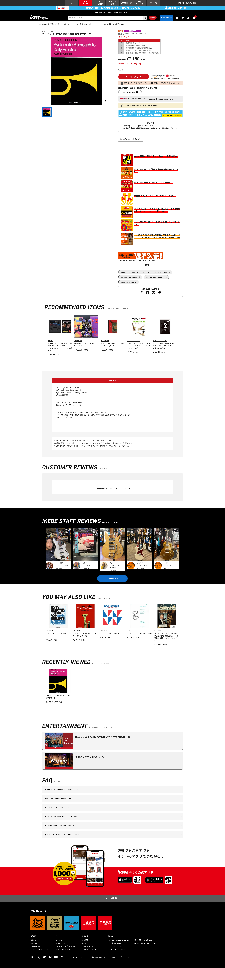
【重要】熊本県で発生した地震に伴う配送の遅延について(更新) (112, 12)
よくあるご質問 (35, 946)
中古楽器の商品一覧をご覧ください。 (113, 811)
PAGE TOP (114, 898)
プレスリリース (124, 957)
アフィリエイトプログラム (39, 949)
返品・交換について (36, 943)
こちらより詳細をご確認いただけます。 (81, 838)
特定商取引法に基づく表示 (98, 957)
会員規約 (113, 957)
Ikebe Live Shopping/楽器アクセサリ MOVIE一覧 (102, 737)
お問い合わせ (60, 943)
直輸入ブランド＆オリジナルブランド (146, 943)
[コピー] (159, 292)
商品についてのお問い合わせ (132, 139)
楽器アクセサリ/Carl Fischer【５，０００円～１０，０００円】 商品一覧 (146, 272)
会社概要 (85, 940)
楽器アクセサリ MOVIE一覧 (90, 756)
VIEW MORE (112, 578)
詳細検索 (152, 18)
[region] (112, 686)
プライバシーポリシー (79, 957)
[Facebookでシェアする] (147, 292)
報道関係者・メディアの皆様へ (66, 946)
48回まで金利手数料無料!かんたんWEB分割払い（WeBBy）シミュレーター (152, 83)
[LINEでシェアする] (153, 292)
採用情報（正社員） (88, 946)
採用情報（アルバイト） (90, 949)
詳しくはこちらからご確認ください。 (153, 820)
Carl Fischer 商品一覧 (129, 282)
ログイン (181, 3)
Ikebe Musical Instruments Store (118, 940)
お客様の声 (59, 940)
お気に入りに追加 (128, 92)
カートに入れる (132, 76)
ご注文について (35, 940)
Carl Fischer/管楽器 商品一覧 (157, 277)
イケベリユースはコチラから (75, 829)
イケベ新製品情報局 (114, 943)
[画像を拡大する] (106, 101)
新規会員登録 (191, 3)
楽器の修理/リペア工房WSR (143, 940)
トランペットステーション (131, 126)
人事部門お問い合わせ (63, 949)
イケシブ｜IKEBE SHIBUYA (116, 949)
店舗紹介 (85, 943)
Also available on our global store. (161, 99)
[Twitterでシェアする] (142, 292)
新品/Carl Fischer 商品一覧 (131, 277)
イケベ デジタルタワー (115, 946)
